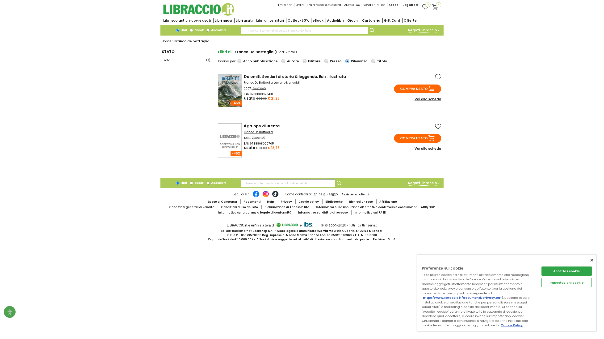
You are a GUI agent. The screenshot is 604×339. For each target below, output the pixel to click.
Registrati (410, 5)
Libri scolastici (187, 20)
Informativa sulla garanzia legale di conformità (254, 212)
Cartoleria (371, 20)
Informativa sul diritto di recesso (323, 212)
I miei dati (285, 5)
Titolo (382, 61)
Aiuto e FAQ (352, 5)
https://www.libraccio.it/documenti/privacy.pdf (462, 297)
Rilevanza (359, 61)
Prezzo (336, 61)
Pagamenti (251, 202)
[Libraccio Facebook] (256, 196)
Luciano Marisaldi (287, 83)
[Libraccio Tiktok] (275, 196)
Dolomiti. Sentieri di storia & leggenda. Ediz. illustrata (295, 76)
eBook (318, 20)
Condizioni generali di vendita (191, 207)
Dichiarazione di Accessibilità (286, 207)
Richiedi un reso (361, 202)
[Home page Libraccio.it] (199, 15)
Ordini (300, 5)
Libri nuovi (223, 20)
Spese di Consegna (222, 202)
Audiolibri (335, 20)
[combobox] (304, 30)
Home (167, 41)
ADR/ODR (375, 207)
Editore (314, 61)
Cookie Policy (512, 325)
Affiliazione (388, 202)
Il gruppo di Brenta (262, 126)
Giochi (353, 20)
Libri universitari (270, 20)
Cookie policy (308, 202)
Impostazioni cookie (566, 282)
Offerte (410, 20)
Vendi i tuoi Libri (374, 5)
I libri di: (225, 52)
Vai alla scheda (428, 99)
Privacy (286, 202)
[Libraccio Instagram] (265, 196)
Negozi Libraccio (422, 30)
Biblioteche (334, 202)
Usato (186, 60)
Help (270, 202)
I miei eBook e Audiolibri (324, 5)
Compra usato (414, 88)
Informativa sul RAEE (370, 212)
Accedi (394, 5)
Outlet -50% (298, 20)
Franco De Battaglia (258, 83)
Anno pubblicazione (260, 61)
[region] (506, 292)
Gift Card (392, 20)
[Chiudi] (591, 260)
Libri (183, 30)
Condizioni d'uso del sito (239, 207)
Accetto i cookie (566, 271)
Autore (293, 61)
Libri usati (244, 20)
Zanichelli (259, 88)
